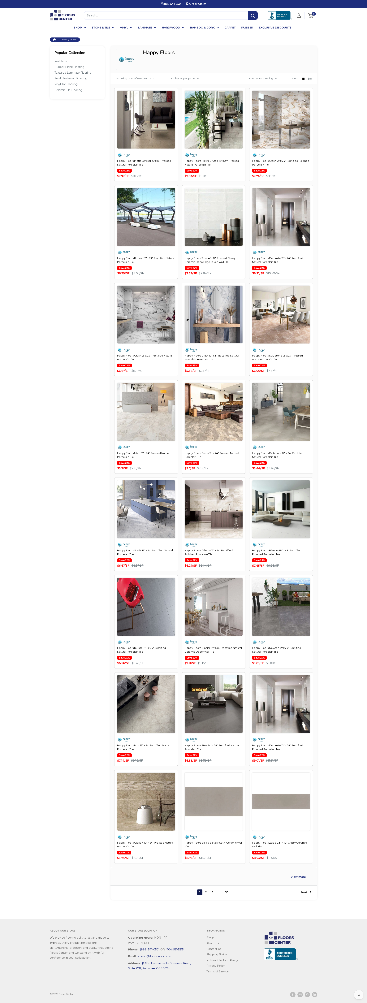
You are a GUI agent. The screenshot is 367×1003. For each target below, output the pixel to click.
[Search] (253, 15)
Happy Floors (69, 39)
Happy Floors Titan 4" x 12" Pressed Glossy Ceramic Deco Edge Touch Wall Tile (210, 260)
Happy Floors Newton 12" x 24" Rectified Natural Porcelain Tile (276, 649)
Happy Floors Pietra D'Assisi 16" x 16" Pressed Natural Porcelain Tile (144, 162)
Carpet (230, 27)
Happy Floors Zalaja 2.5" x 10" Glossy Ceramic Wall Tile (279, 844)
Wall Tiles (60, 61)
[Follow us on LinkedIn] (314, 994)
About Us (212, 943)
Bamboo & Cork (202, 27)
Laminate (145, 27)
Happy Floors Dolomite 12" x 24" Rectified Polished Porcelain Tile (277, 747)
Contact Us (213, 949)
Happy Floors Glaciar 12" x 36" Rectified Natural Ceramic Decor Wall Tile (213, 649)
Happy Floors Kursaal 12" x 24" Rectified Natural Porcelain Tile (146, 260)
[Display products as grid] (303, 78)
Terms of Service (217, 971)
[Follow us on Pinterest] (307, 994)
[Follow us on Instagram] (300, 994)
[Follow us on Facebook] (293, 994)
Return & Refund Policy (222, 960)
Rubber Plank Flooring (69, 67)
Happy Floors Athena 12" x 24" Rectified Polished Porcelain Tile (209, 552)
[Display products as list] (310, 78)
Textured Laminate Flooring (72, 72)
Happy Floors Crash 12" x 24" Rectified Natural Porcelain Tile (144, 357)
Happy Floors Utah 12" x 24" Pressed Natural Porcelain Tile (143, 455)
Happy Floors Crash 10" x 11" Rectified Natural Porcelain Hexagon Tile (212, 357)
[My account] (299, 15)
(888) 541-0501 (149, 949)
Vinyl (124, 27)
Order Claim (197, 4)
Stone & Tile (101, 27)
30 (226, 892)
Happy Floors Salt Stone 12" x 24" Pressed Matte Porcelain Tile (277, 357)
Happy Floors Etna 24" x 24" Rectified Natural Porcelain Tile (212, 747)
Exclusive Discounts (275, 27)
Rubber (247, 27)
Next (304, 892)
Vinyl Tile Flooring (66, 84)
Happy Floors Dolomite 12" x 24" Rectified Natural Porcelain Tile (277, 260)
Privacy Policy (215, 965)
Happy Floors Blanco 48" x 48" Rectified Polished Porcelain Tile (276, 552)
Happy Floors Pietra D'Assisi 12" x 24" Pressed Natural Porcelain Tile (212, 162)
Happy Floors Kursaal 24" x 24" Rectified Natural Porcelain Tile (141, 649)
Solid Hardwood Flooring (70, 78)
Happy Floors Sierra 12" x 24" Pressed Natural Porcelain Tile (212, 455)
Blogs (210, 937)
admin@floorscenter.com (154, 956)
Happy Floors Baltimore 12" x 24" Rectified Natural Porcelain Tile (278, 455)
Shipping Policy (216, 954)
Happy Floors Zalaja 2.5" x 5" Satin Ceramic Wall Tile (213, 844)
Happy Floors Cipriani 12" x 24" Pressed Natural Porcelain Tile (145, 844)
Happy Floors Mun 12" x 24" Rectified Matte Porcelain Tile (143, 747)
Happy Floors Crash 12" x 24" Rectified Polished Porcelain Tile (280, 162)
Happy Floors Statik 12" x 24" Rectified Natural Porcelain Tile (145, 552)
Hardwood (171, 27)
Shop (78, 27)
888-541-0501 (172, 4)
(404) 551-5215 (175, 949)
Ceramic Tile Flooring (68, 90)
